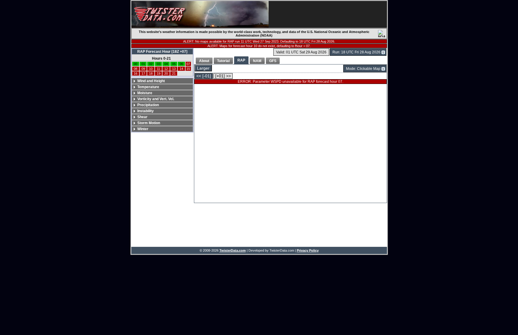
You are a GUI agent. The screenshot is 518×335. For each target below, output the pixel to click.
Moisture (144, 93)
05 (174, 64)
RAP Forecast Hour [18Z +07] (162, 51)
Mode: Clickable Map (363, 69)
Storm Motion (148, 123)
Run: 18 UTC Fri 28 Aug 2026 (356, 52)
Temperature (148, 87)
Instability (145, 111)
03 (158, 64)
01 (143, 64)
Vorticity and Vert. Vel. (155, 99)
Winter (142, 129)
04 (166, 64)
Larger (203, 68)
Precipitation (148, 105)
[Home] (200, 14)
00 (135, 64)
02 (151, 64)
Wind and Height (151, 81)
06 (181, 64)
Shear (142, 117)
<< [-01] (203, 76)
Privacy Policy (308, 250)
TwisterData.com (232, 250)
